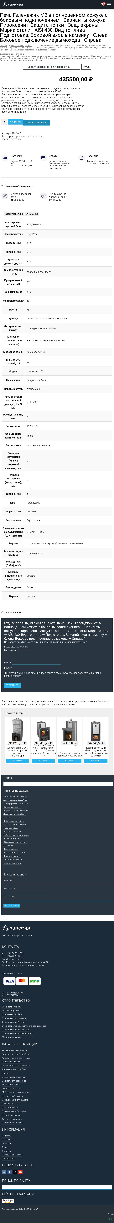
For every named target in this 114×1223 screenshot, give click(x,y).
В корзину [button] (17, 761)
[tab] (14, 214)
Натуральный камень (13, 838)
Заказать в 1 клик (36, 122)
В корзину (15, 121)
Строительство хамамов (14, 1018)
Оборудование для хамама (15, 842)
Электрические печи (12, 863)
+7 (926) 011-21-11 (14, 956)
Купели (6, 817)
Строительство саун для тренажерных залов (24, 1026)
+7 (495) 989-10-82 (14, 952)
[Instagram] (15, 1172)
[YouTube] (20, 1172)
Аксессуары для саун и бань (15, 803)
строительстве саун (66, 701)
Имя (7, 662)
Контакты (6, 1136)
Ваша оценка (11, 646)
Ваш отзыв (11, 650)
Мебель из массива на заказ (16, 835)
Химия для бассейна (12, 859)
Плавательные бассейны (14, 852)
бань (94, 701)
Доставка (6, 1151)
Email (8, 667)
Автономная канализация (15, 796)
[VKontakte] (4, 1172)
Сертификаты (8, 1158)
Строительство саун (12, 1007)
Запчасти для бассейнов (14, 824)
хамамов (84, 701)
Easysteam (16, 139)
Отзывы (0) (32, 214)
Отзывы (6, 1139)
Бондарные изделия (12, 807)
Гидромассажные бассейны (15, 810)
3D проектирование (11, 1037)
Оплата (5, 1147)
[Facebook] (10, 1172)
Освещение (8, 845)
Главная (3, 46)
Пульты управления (12, 856)
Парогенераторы (10, 849)
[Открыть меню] (109, 4)
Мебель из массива (12, 831)
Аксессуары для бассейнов (15, 800)
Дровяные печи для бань (20, 46)
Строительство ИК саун (13, 1022)
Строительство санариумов (15, 1029)
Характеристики (14, 214)
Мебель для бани (10, 828)
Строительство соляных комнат (18, 1033)
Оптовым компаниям (12, 1155)
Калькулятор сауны (11, 1010)
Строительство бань (12, 1014)
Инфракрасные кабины (13, 821)
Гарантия (6, 1143)
